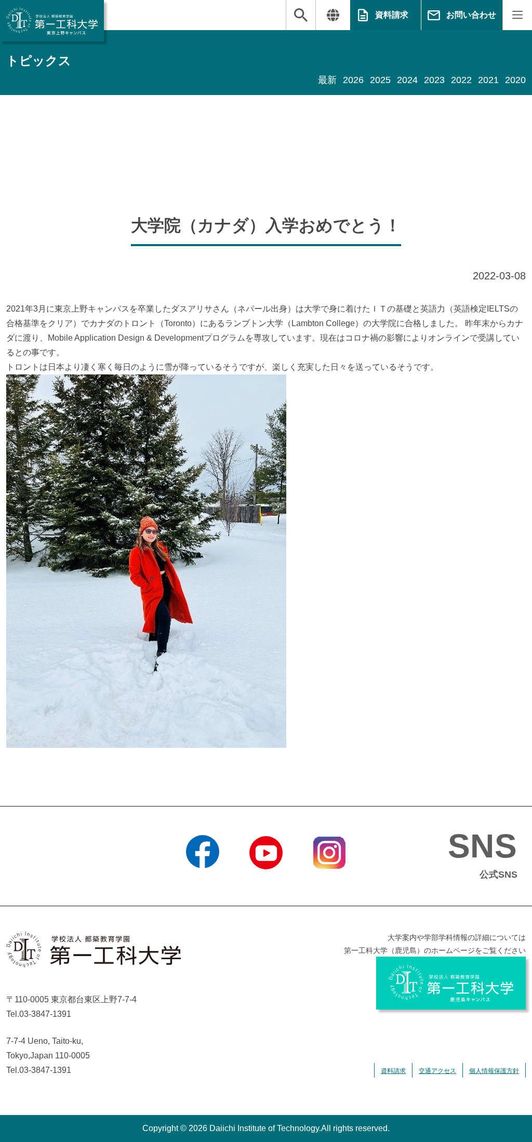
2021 (488, 80)
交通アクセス (437, 1070)
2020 (515, 80)
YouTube (266, 882)
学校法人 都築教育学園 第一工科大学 (52, 21)
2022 (461, 80)
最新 (327, 80)
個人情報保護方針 (494, 1070)
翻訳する (333, 15)
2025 (380, 80)
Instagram (329, 882)
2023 (434, 80)
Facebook (203, 882)
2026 (353, 80)
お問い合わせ (471, 14)
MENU (517, 15)
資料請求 (391, 14)
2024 (407, 80)
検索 (301, 15)
